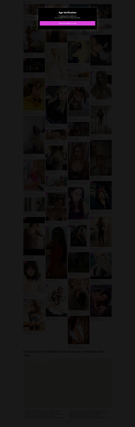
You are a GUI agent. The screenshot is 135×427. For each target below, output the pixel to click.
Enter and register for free (67, 23)
